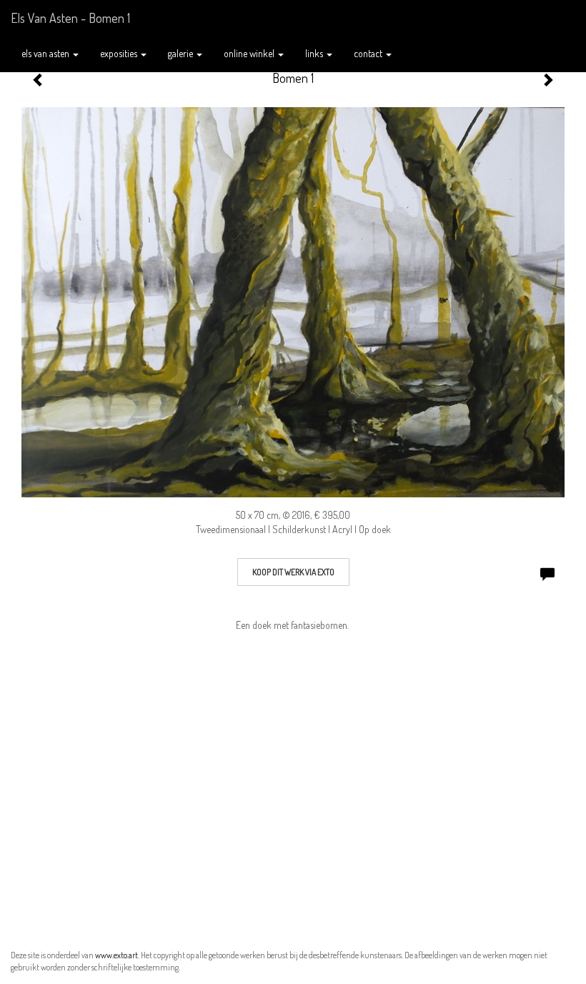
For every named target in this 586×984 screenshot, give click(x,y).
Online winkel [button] (250, 53)
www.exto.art (116, 955)
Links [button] (315, 53)
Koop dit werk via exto (293, 572)
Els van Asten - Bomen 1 (70, 18)
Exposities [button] (119, 53)
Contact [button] (369, 53)
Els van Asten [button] (46, 53)
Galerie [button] (181, 53)
